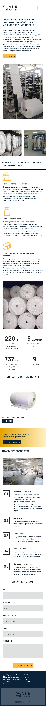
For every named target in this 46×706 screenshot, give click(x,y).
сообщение (7, 641)
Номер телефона (9, 615)
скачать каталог (10, 442)
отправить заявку (21, 666)
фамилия (6, 602)
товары (26, 679)
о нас (26, 675)
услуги (26, 677)
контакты (27, 681)
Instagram (7, 684)
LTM (30, 701)
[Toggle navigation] (40, 8)
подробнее (7, 421)
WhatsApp (7, 681)
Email (5, 628)
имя (4, 589)
